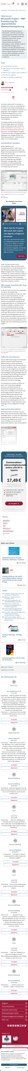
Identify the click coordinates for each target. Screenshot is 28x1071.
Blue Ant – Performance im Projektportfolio (12, 597)
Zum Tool (23, 640)
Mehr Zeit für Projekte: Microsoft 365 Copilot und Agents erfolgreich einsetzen (14, 232)
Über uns (5, 1020)
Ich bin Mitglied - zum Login (14, 509)
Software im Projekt (7, 670)
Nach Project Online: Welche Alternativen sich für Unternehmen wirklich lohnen (15, 618)
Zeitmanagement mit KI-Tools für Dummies (13, 659)
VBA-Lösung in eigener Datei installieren (14, 73)
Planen (5, 523)
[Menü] (26, 4)
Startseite (4, 10)
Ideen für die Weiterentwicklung (12, 77)
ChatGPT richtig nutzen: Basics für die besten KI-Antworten (14, 594)
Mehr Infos (21, 256)
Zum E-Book (22, 563)
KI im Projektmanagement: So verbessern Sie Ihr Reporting (13, 609)
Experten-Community (9, 1010)
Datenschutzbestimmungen (19, 1050)
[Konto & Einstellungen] (22, 4)
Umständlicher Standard (10, 66)
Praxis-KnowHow (8, 1006)
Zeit (4, 526)
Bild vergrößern (4, 197)
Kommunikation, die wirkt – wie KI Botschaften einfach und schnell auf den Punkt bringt (12, 579)
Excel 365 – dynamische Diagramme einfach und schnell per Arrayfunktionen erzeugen (15, 613)
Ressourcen (6, 528)
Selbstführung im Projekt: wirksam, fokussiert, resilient (13, 559)
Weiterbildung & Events (10, 1013)
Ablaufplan (6, 521)
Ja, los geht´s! (14, 503)
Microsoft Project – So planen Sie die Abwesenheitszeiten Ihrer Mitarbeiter (12, 129)
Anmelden (14, 719)
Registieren (14, 722)
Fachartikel (11, 10)
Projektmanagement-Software (13, 1016)
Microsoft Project (8, 531)
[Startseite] (7, 3)
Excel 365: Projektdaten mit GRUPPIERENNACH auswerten (13, 601)
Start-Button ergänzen (9, 75)
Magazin (5, 1003)
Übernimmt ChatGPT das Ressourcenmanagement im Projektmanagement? (13, 605)
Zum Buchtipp (21, 662)
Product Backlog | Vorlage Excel (12, 636)
